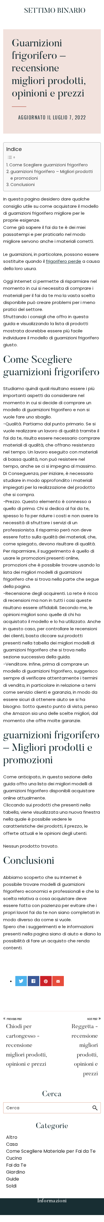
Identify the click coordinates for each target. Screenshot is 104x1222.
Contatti (52, 1211)
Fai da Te (16, 1165)
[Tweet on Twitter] (21, 981)
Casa (12, 1144)
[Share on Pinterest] (46, 981)
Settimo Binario (55, 11)
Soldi (11, 1186)
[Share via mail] (58, 981)
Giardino (15, 1172)
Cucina (14, 1158)
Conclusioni (22, 184)
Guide (12, 1179)
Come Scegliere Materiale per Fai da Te (51, 1151)
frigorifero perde (63, 261)
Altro (11, 1137)
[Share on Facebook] (33, 981)
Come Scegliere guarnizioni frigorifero (48, 165)
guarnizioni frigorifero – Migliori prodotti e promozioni (51, 175)
